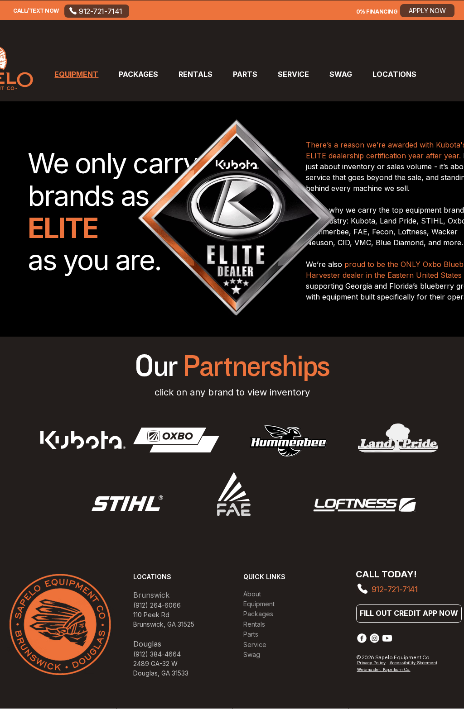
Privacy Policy (371, 662)
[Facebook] (361, 638)
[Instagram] (374, 638)
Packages (258, 614)
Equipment (259, 604)
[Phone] (362, 589)
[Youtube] (387, 638)
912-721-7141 (395, 589)
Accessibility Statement (413, 662)
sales (396, 166)
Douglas (145, 673)
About (252, 594)
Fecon (382, 231)
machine (368, 188)
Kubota (363, 220)
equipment (425, 209)
